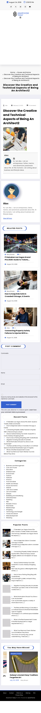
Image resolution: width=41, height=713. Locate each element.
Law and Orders (11, 491)
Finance (8, 479)
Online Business (11, 498)
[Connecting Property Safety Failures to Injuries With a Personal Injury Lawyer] (20, 317)
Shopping (9, 510)
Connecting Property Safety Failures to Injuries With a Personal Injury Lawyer (17, 331)
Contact (11, 693)
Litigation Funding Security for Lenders (19, 440)
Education (9, 469)
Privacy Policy (19, 695)
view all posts (7, 218)
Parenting (9, 500)
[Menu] (20, 17)
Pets (7, 502)
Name (3, 373)
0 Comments (32, 105)
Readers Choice (11, 504)
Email (3, 384)
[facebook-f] (11, 6)
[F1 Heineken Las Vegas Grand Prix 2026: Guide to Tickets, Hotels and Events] (20, 243)
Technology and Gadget (14, 512)
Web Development (12, 516)
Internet (8, 488)
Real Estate (9, 506)
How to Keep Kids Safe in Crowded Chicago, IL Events (17, 295)
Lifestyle (8, 494)
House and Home (11, 486)
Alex (6, 105)
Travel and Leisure (12, 514)
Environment (10, 474)
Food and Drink (11, 481)
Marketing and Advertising (14, 496)
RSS (34, 693)
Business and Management (15, 465)
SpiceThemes (31, 698)
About (4, 693)
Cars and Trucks (11, 467)
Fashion (8, 476)
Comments (4, 353)
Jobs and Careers (12, 490)
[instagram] (25, 6)
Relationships (10, 508)
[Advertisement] (20, 43)
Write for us (20, 693)
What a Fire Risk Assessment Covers (18, 450)
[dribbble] (20, 6)
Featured (9, 478)
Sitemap (28, 693)
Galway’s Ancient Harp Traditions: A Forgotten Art (19, 676)
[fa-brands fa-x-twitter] (15, 6)
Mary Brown (11, 254)
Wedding (9, 518)
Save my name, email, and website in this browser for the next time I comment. (19, 398)
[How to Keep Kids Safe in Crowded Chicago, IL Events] (20, 280)
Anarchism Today (11, 698)
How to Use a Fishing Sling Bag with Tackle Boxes (22, 438)
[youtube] (30, 6)
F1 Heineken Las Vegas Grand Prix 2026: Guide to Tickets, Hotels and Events (17, 258)
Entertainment (10, 472)
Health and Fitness (12, 484)
